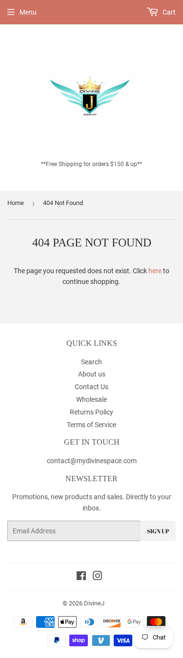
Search (91, 362)
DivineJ (94, 603)
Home (15, 203)
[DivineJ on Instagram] (97, 577)
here (155, 271)
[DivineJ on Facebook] (81, 577)
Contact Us (91, 387)
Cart (168, 12)
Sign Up (158, 531)
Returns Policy (91, 412)
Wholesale (91, 399)
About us (91, 374)
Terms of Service (91, 425)
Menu (28, 12)
